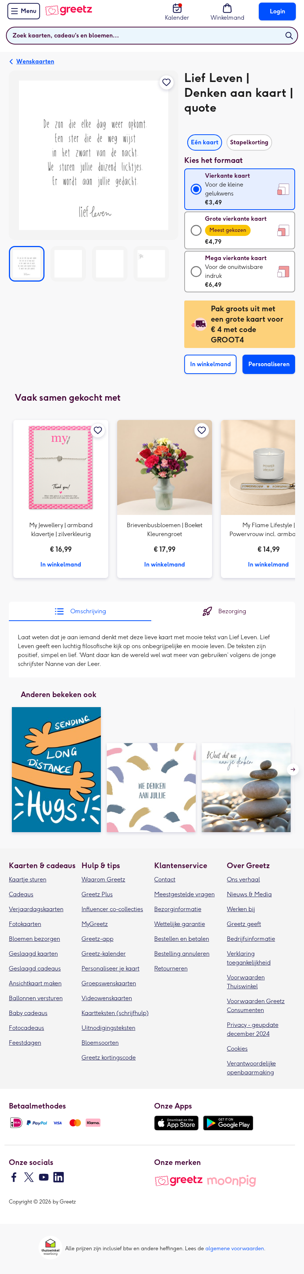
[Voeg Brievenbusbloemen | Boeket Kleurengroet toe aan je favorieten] (202, 430)
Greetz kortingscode (109, 1057)
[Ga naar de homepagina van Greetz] (68, 10)
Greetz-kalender (104, 953)
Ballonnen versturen (36, 998)
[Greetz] (178, 1181)
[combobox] (152, 36)
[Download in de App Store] (176, 1123)
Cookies (237, 1048)
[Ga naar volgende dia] (293, 769)
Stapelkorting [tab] (249, 142)
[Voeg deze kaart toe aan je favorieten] (166, 82)
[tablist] (239, 140)
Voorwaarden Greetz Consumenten (256, 1006)
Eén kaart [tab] (204, 142)
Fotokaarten (25, 923)
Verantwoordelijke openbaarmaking (251, 1068)
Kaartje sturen (27, 879)
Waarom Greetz (103, 879)
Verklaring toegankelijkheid (249, 958)
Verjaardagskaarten (36, 909)
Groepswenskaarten (109, 983)
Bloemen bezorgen (34, 938)
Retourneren (171, 968)
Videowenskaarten (107, 998)
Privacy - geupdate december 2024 (252, 1029)
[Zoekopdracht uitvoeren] (289, 36)
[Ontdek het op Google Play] (228, 1123)
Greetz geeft (244, 923)
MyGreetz (95, 923)
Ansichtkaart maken (35, 983)
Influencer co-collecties (112, 909)
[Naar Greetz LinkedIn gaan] (58, 1177)
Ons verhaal (243, 879)
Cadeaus (21, 894)
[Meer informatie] (60, 499)
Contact (164, 879)
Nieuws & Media (249, 894)
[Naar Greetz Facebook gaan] (14, 1177)
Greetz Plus (97, 894)
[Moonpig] (231, 1181)
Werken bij (241, 909)
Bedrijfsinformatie (251, 938)
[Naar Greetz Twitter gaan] (29, 1177)
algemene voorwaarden (234, 1248)
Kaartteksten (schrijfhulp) (115, 1013)
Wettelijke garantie (179, 923)
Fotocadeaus (26, 1027)
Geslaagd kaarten (33, 953)
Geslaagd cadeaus (35, 968)
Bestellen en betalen (181, 938)
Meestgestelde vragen (184, 894)
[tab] (80, 611)
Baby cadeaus (28, 1013)
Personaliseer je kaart (110, 968)
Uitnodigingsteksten (108, 1027)
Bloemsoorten (100, 1042)
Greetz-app (97, 938)
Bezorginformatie (177, 909)
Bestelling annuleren (181, 953)
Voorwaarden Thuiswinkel (246, 982)
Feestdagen (25, 1042)
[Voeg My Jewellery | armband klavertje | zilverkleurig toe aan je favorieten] (98, 430)
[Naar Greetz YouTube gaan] (44, 1177)
